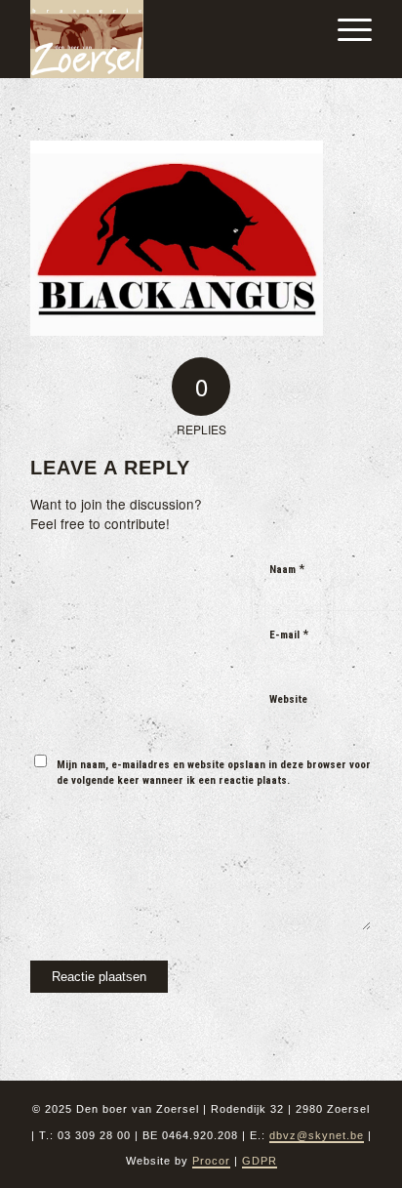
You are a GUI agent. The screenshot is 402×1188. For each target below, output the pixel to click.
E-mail (288, 634)
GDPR (259, 1161)
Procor (211, 1161)
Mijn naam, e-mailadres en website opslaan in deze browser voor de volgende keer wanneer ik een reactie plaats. (214, 773)
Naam (286, 568)
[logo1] (166, 39)
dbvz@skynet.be (316, 1135)
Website (288, 699)
